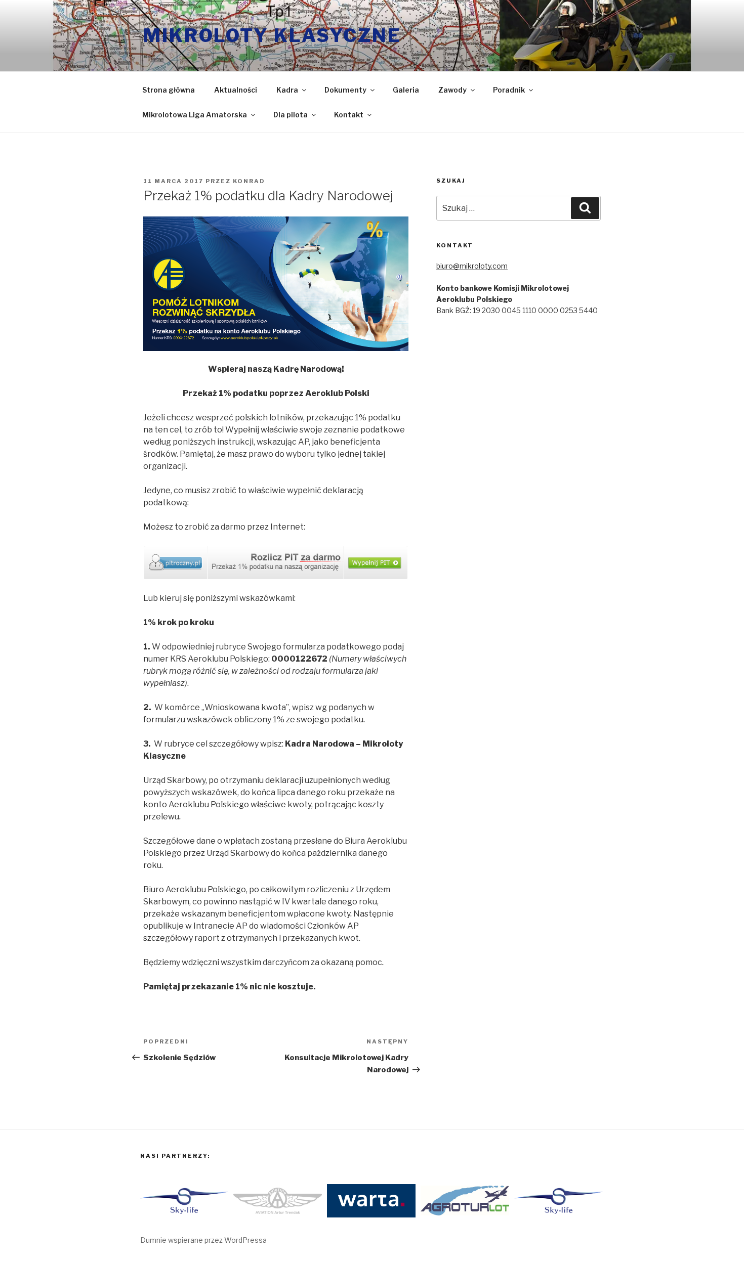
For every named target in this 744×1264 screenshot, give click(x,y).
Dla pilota (290, 114)
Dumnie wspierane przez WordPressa (203, 1240)
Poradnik (509, 89)
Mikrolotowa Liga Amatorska (194, 114)
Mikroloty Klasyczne (272, 35)
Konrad (249, 181)
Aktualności (235, 89)
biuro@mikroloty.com (472, 265)
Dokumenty (345, 89)
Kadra (287, 89)
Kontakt (348, 114)
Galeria (406, 89)
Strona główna (168, 89)
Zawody (452, 89)
